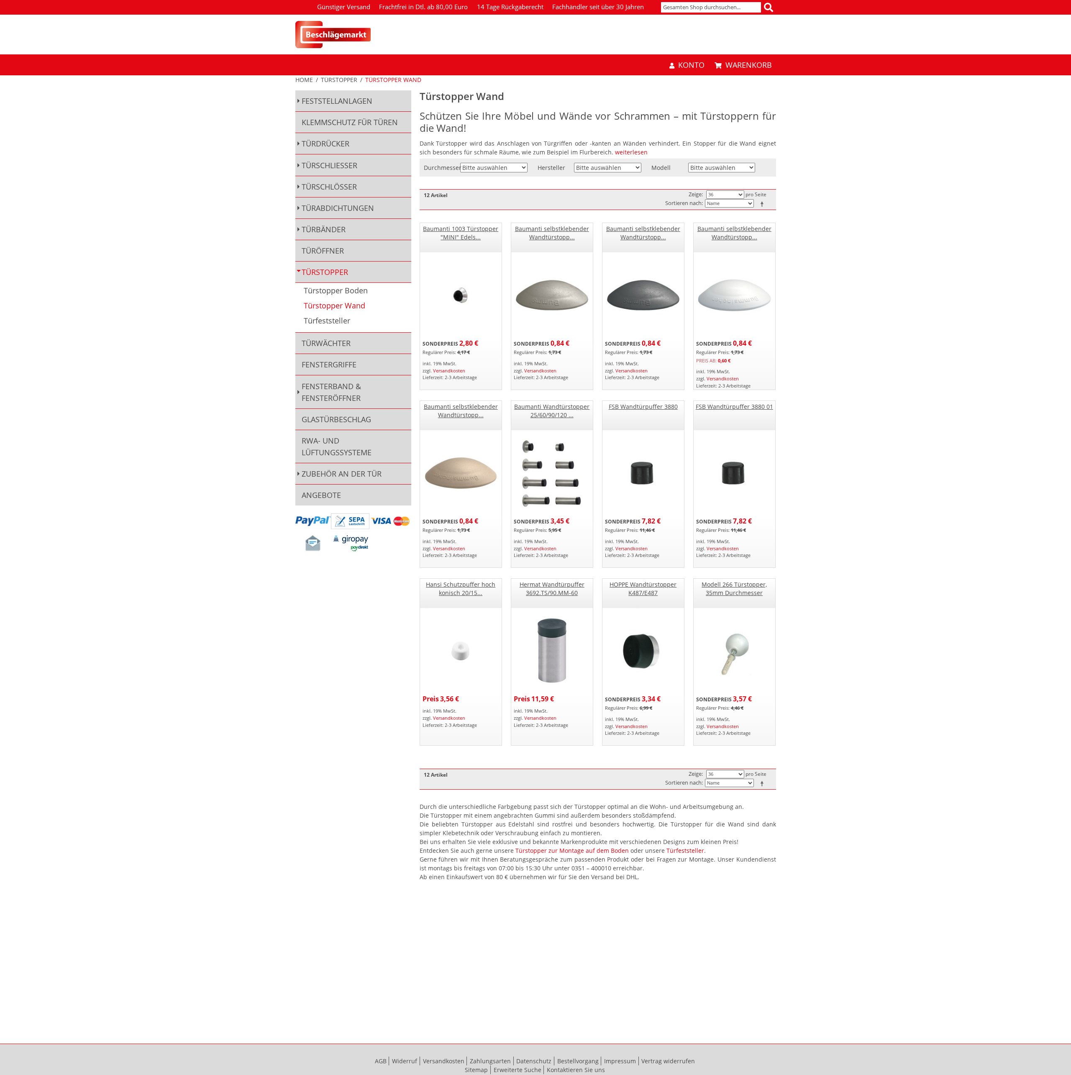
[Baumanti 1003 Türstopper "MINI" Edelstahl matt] (461, 295)
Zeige (695, 194)
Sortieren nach (683, 203)
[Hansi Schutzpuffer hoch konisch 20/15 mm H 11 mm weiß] (461, 651)
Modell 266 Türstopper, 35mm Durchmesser (734, 588)
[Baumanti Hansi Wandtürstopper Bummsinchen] (643, 295)
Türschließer (329, 165)
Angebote (321, 495)
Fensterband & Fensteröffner (331, 392)
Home (304, 80)
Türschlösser (329, 187)
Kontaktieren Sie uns (576, 1070)
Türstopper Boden (336, 290)
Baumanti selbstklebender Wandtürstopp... (552, 233)
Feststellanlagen (337, 101)
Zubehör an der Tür (342, 474)
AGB (381, 1061)
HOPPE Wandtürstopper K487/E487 (643, 588)
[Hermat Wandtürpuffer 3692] (552, 651)
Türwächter (326, 343)
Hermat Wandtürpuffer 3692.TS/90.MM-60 (552, 588)
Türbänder (324, 229)
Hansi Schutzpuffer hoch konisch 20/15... (460, 588)
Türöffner (323, 251)
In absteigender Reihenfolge (763, 204)
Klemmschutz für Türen (350, 122)
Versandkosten (449, 370)
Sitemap (476, 1070)
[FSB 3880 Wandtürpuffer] (643, 473)
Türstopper (339, 80)
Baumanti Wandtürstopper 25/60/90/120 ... (551, 411)
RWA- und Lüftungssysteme (337, 446)
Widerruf (404, 1061)
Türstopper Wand (334, 305)
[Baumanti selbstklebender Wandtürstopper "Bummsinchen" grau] (552, 295)
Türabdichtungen (338, 208)
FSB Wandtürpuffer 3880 (643, 407)
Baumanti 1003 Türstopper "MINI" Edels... (460, 233)
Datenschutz (533, 1061)
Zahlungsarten (490, 1061)
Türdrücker (325, 144)
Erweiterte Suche (517, 1070)
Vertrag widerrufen (668, 1061)
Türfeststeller (685, 850)
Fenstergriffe (329, 364)
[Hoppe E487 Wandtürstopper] (643, 651)
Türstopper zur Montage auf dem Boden (572, 850)
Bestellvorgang (578, 1061)
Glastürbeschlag (336, 419)
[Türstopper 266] (734, 651)
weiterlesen (631, 152)
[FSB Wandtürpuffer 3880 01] (734, 473)
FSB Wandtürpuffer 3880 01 (734, 407)
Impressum (620, 1061)
